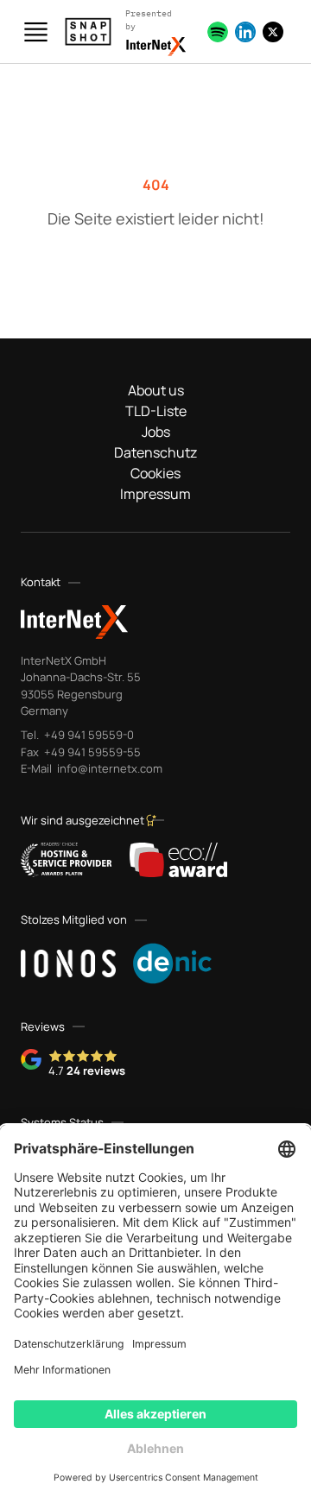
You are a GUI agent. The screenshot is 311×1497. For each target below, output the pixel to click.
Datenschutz (155, 452)
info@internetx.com (108, 768)
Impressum (155, 493)
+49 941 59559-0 (87, 734)
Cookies (155, 473)
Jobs (156, 431)
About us (156, 390)
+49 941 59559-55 (91, 752)
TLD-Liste (156, 410)
